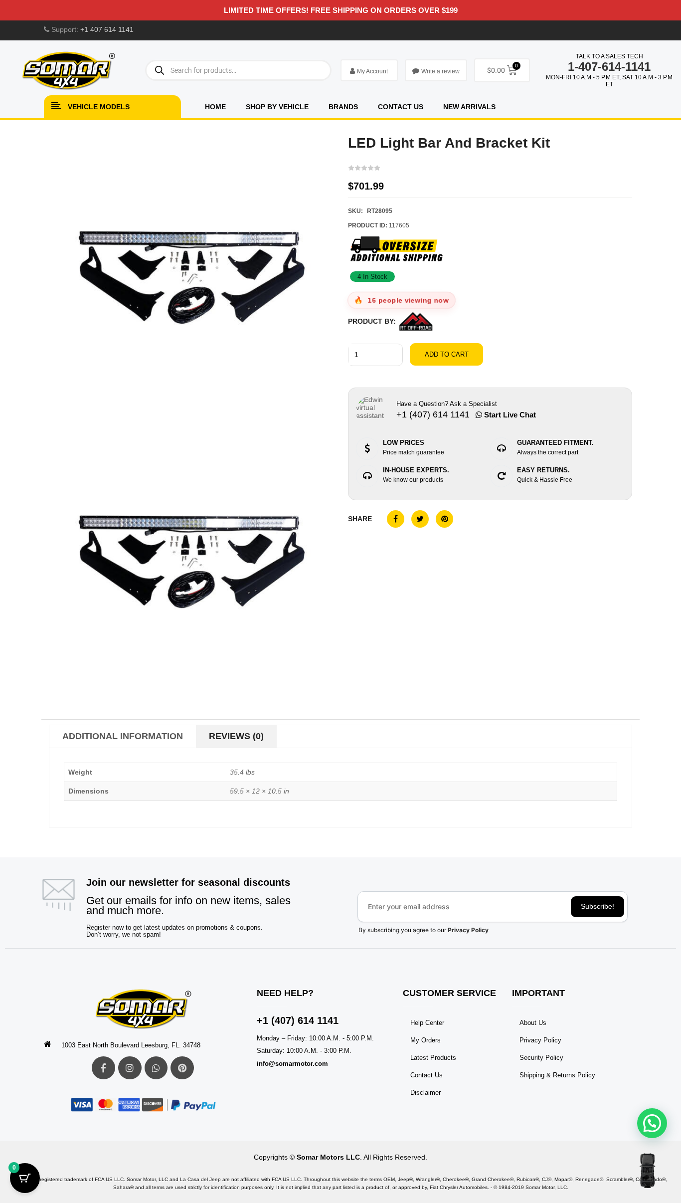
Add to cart (447, 354)
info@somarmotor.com (292, 1063)
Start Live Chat (509, 414)
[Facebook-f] (103, 1068)
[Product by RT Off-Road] (416, 321)
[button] (652, 1123)
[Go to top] (647, 1170)
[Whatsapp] (156, 1068)
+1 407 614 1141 (107, 29)
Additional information (122, 736)
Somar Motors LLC (328, 1157)
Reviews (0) (236, 736)
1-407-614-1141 (609, 66)
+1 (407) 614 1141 (298, 1020)
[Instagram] (130, 1068)
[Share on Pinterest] (444, 519)
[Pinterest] (182, 1068)
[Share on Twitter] (420, 519)
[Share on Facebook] (395, 519)
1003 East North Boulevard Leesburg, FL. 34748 (130, 1045)
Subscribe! (597, 906)
